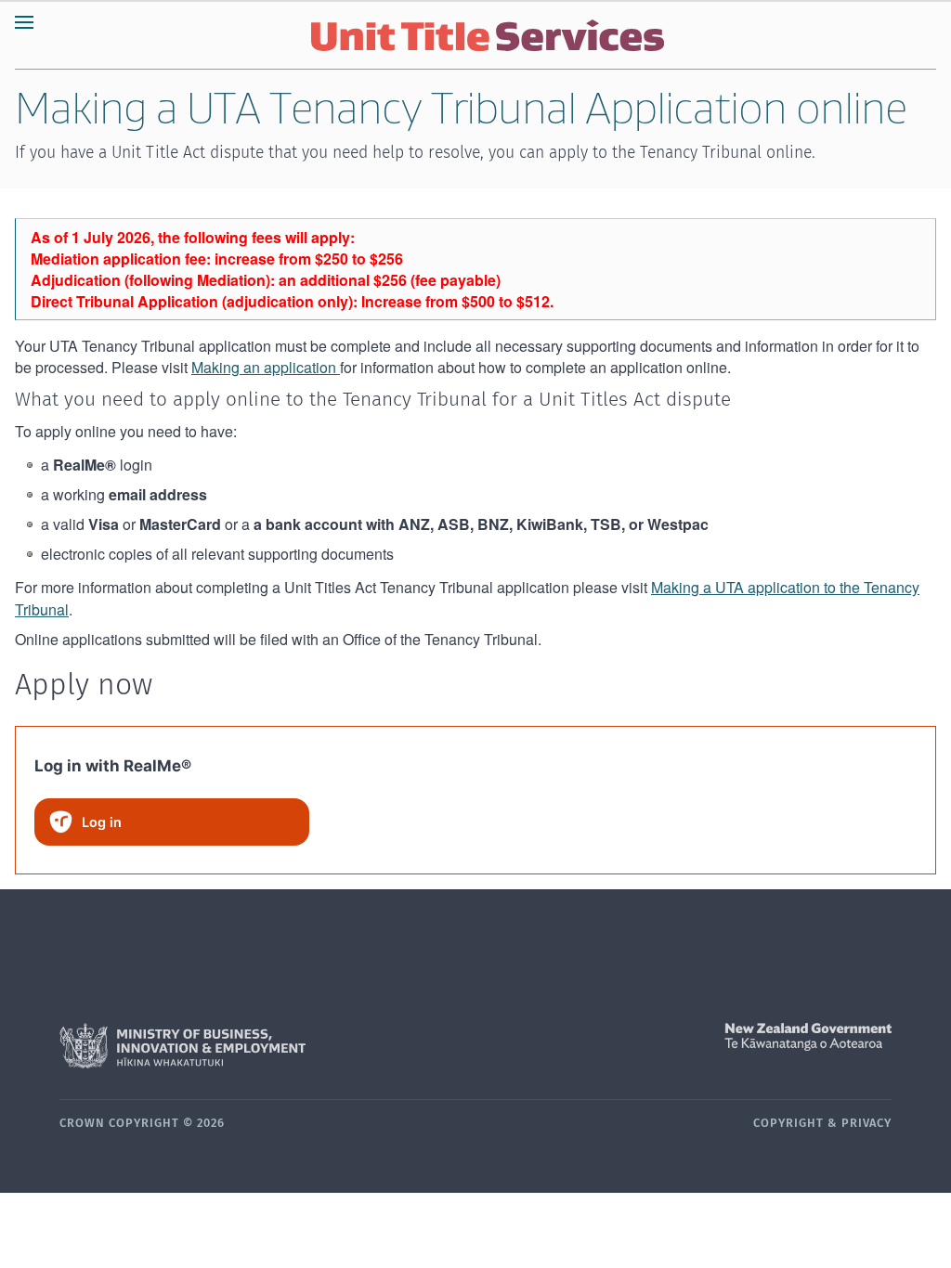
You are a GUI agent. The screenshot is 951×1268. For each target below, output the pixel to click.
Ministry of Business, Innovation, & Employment (267, 1046)
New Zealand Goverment (684, 1037)
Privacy (866, 1124)
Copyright (788, 1124)
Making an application (265, 367)
